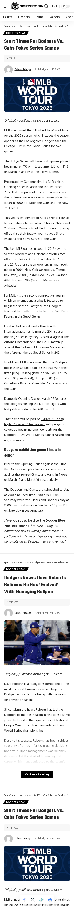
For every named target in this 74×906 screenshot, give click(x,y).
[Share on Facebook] (24, 899)
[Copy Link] (41, 899)
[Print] (50, 899)
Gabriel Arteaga (23, 69)
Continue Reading (37, 774)
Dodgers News (16, 33)
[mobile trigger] (7, 6)
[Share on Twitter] (32, 899)
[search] (46, 6)
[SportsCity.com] (27, 6)
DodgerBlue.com (49, 120)
